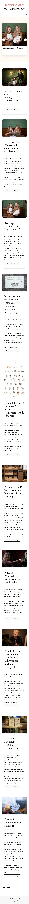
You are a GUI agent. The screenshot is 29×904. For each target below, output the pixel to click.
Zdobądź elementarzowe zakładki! (12, 822)
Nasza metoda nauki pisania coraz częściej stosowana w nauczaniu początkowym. (12, 304)
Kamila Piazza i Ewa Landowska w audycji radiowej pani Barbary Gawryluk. (13, 659)
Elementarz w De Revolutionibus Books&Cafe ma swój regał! (13, 492)
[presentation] (3, 39)
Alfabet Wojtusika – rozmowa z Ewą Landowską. (13, 577)
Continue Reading (12, 109)
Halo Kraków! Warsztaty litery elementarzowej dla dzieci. (13, 146)
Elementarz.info (14, 4)
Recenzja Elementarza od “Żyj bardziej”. (13, 48)
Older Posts (8, 887)
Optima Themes (19, 901)
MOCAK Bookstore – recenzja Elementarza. (11, 743)
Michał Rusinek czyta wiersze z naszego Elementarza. (13, 95)
